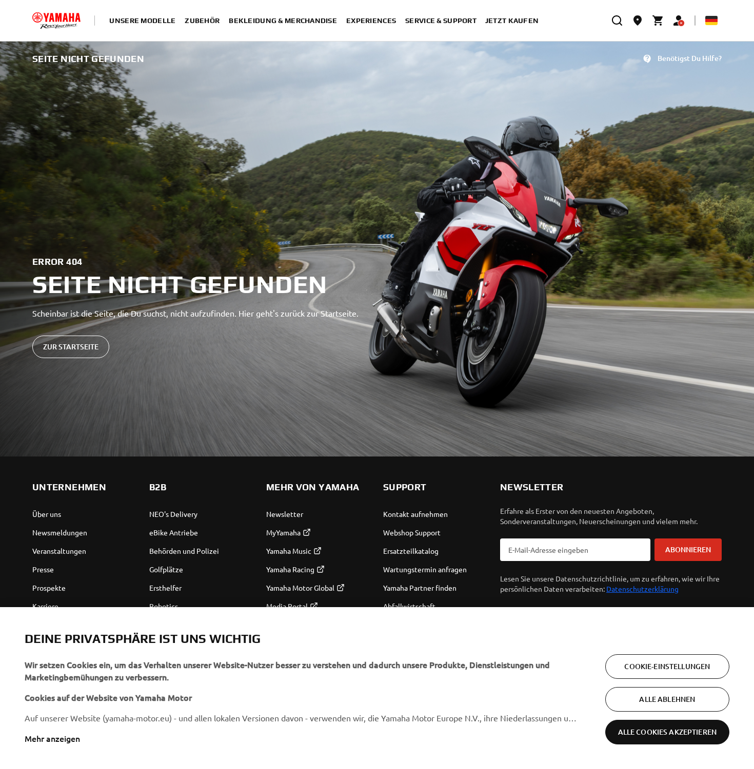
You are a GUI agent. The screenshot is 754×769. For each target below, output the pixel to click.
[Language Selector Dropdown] (711, 20)
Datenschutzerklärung (642, 588)
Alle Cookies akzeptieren (667, 732)
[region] (377, 688)
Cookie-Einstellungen (667, 666)
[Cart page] (658, 20)
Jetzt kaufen (512, 20)
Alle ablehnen (667, 699)
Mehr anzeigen (52, 738)
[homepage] (56, 20)
